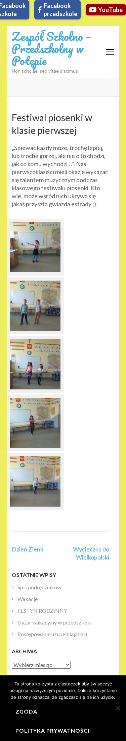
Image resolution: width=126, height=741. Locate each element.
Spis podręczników (39, 587)
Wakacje (27, 599)
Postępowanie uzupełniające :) (52, 634)
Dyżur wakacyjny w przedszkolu (54, 622)
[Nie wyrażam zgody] (117, 708)
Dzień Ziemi (27, 549)
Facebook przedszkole (60, 9)
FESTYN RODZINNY (42, 610)
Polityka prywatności (52, 730)
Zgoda (26, 711)
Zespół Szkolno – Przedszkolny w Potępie (51, 48)
